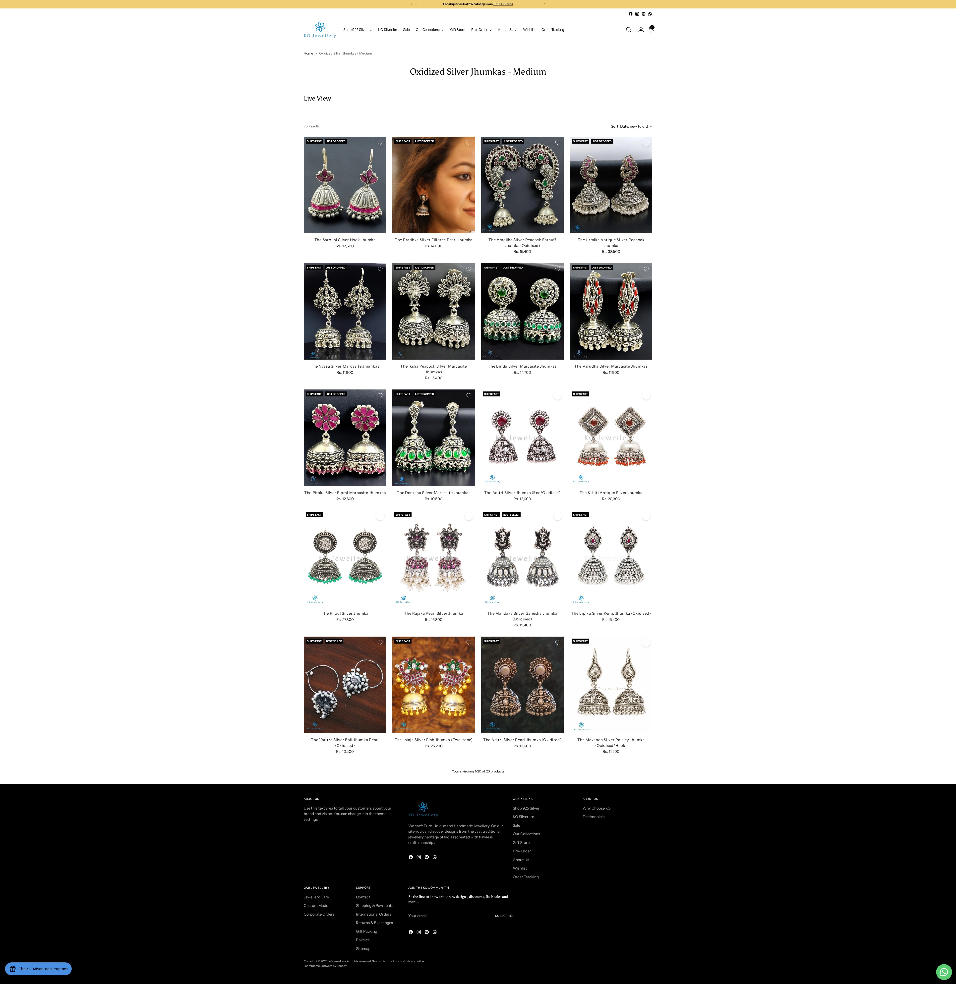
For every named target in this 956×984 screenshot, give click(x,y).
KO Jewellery (337, 961)
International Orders (373, 914)
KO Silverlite (523, 816)
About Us (521, 859)
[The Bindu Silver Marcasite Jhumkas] (522, 311)
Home (308, 53)
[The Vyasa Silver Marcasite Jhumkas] (345, 311)
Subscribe (504, 916)
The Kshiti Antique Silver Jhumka (611, 492)
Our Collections (526, 833)
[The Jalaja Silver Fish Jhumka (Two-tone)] (433, 685)
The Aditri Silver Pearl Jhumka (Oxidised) (522, 739)
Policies (362, 939)
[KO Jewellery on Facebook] (630, 14)
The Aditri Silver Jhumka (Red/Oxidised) (522, 492)
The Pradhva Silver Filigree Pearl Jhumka (434, 239)
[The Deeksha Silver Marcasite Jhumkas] (433, 437)
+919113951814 (503, 4)
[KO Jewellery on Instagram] (637, 14)
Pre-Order (522, 851)
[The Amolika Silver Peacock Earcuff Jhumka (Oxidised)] (522, 185)
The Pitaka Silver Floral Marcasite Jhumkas (345, 492)
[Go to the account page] (639, 30)
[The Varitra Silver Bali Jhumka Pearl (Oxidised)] (345, 685)
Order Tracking (526, 877)
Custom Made (316, 905)
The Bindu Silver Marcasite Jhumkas (522, 366)
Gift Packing (366, 931)
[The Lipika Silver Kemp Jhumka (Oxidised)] (611, 558)
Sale (516, 825)
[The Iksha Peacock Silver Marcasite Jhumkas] (433, 311)
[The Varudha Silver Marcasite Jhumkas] (611, 311)
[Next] (544, 4)
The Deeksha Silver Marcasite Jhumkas (433, 492)
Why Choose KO (597, 808)
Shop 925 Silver (526, 808)
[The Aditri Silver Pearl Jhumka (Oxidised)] (522, 685)
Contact (363, 897)
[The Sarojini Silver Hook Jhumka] (345, 185)
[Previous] (411, 4)
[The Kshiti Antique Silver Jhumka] (611, 437)
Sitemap (363, 948)
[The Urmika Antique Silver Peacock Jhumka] (611, 185)
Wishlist (520, 868)
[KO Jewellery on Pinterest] (643, 14)
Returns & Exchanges (374, 922)
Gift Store (521, 842)
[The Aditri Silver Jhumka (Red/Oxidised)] (522, 437)
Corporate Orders (319, 914)
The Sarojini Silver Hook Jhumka (345, 239)
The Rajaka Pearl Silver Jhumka (433, 613)
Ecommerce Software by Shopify (325, 966)
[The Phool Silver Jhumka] (345, 558)
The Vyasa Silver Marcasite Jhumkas (345, 366)
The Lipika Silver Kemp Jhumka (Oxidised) (611, 613)
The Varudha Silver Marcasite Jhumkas (611, 366)
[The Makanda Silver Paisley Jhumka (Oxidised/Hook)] (611, 685)
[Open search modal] (629, 30)
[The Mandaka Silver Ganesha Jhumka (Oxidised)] (522, 558)
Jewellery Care (316, 897)
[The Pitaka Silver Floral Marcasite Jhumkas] (345, 437)
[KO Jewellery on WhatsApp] (650, 14)
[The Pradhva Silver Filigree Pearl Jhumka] (433, 185)
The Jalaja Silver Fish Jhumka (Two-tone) (434, 739)
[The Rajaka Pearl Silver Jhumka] (433, 558)
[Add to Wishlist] (380, 143)
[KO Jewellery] (320, 29)
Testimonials (593, 816)
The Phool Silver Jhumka (345, 613)
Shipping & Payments (374, 905)
